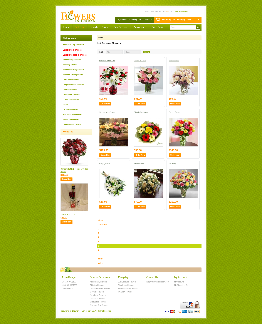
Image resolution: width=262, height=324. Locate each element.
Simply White (104, 164)
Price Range (158, 27)
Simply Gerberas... (141, 112)
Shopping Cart (135, 20)
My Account (122, 20)
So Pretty (172, 164)
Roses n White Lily (107, 61)
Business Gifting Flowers (73, 70)
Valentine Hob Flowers (75, 55)
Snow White (139, 164)
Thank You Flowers (71, 120)
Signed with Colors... (107, 112)
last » (100, 263)
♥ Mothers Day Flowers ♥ (73, 45)
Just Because (121, 27)
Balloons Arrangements (73, 75)
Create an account (180, 11)
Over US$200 (67, 288)
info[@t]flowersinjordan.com (157, 282)
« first (100, 220)
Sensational (174, 61)
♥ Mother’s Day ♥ (99, 27)
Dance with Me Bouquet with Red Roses (74, 170)
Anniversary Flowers (72, 60)
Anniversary (140, 27)
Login (167, 11)
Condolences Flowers (72, 125)
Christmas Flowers (71, 80)
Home (66, 27)
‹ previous (102, 224)
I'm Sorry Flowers (70, 110)
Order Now (66, 179)
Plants (65, 105)
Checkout (148, 20)
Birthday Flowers (70, 65)
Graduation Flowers (71, 95)
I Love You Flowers (71, 100)
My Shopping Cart (181, 285)
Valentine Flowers (72, 50)
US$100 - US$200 (69, 285)
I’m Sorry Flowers (125, 292)
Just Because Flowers (72, 115)
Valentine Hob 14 (67, 214)
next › (100, 259)
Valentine (80, 27)
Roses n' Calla (140, 61)
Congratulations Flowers (73, 85)
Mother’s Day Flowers (99, 305)
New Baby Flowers (98, 295)
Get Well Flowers (70, 90)
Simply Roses (174, 112)
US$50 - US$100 (69, 282)
